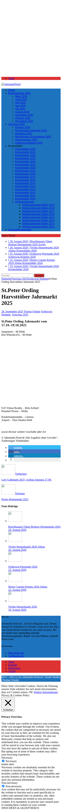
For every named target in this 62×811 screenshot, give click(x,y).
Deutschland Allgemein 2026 (31, 130)
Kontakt (12, 664)
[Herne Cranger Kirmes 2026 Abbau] (15, 580)
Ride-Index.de (16, 652)
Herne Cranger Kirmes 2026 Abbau (27, 586)
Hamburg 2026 (23, 133)
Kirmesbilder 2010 (25, 198)
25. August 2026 (17, 569)
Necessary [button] (7, 757)
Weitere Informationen (46, 692)
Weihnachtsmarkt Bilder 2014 (38, 220)
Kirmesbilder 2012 (25, 192)
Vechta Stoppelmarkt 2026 (22, 606)
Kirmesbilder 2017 (25, 176)
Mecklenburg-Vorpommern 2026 (33, 136)
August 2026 (22, 111)
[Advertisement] (31, 40)
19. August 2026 (17, 609)
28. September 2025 (12, 311)
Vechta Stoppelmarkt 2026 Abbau (26, 546)
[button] (15, 447)
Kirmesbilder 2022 (25, 161)
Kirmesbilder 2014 (25, 186)
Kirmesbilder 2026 (25, 149)
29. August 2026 (17, 529)
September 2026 (24, 114)
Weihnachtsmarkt (24, 201)
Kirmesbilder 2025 (25, 152)
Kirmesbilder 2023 (25, 158)
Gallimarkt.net (16, 656)
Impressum (14, 668)
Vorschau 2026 (16, 124)
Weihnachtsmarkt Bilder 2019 (38, 204)
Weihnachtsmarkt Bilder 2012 (38, 226)
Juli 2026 (20, 108)
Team (11, 78)
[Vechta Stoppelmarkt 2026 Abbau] (15, 540)
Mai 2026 (20, 102)
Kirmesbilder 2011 (25, 195)
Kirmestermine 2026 (19, 93)
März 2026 (21, 96)
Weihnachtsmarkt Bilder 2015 (38, 217)
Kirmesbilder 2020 (25, 167)
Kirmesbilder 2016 (25, 180)
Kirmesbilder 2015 (25, 183)
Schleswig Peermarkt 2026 (22, 566)
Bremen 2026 (22, 127)
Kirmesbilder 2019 (25, 170)
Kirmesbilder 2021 (25, 164)
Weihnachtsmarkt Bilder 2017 (38, 211)
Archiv (12, 671)
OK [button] (31, 692)
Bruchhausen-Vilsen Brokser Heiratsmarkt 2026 (34, 526)
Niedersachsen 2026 (26, 139)
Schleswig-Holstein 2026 (29, 142)
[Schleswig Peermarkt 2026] (15, 560)
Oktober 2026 (22, 117)
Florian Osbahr (32, 311)
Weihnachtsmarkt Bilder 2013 (38, 223)
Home (11, 90)
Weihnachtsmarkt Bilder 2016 (38, 214)
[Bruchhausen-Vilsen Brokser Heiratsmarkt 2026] (15, 520)
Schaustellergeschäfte (20, 229)
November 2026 (24, 121)
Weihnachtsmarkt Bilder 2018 (38, 207)
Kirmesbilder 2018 (25, 173)
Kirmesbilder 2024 (25, 155)
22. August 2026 (17, 589)
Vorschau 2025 (19, 278)
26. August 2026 (17, 549)
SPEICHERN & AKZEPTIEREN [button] (20, 808)
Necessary (11, 761)
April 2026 (21, 99)
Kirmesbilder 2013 (25, 189)
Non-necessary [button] (9, 782)
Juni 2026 (20, 105)
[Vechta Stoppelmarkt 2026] (15, 600)
